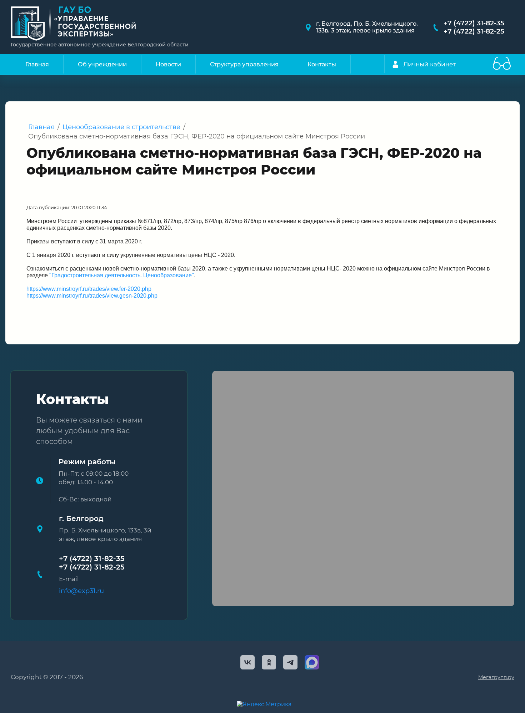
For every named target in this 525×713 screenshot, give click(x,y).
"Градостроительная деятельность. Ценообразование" (121, 275)
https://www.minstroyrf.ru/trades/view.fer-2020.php (88, 289)
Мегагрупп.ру (496, 677)
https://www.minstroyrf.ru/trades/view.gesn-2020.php (92, 296)
